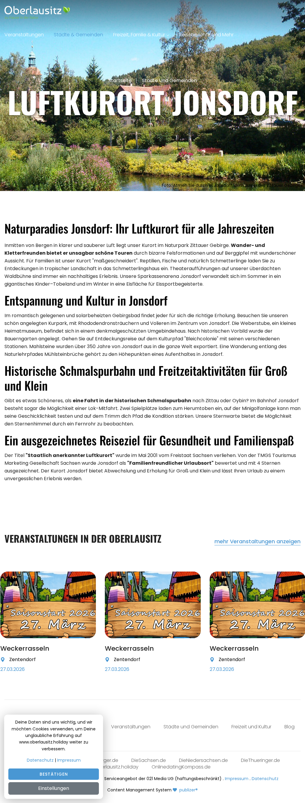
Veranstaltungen (24, 34)
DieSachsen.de (148, 760)
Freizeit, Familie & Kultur (139, 34)
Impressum (236, 779)
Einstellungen (53, 788)
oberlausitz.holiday (117, 766)
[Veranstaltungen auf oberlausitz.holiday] (37, 12)
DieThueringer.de (260, 760)
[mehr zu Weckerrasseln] (86, 661)
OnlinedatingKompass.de (181, 766)
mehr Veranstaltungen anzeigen (257, 541)
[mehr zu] (48, 605)
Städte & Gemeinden (78, 34)
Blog (289, 726)
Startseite (120, 80)
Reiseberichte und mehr (206, 34)
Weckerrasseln (24, 648)
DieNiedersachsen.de (203, 760)
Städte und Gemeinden (169, 80)
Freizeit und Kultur (251, 726)
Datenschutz (265, 779)
